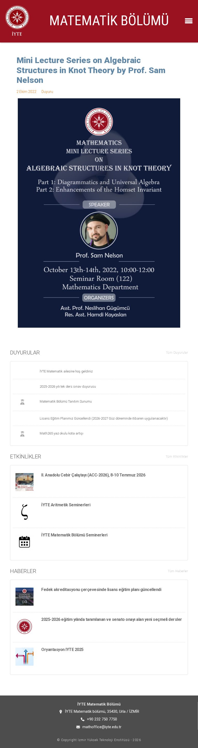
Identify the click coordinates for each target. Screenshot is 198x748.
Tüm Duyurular (177, 352)
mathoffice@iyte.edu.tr (101, 727)
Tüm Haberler (178, 571)
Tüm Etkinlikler (177, 456)
